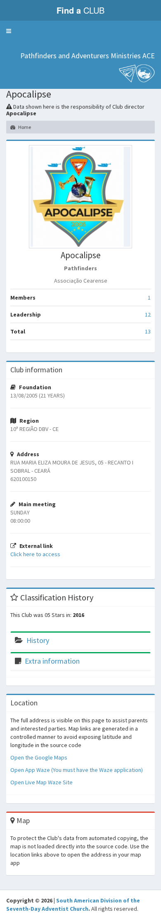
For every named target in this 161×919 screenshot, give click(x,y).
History (37, 640)
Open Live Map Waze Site (41, 782)
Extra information (52, 661)
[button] (8, 31)
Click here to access (35, 554)
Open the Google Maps (38, 757)
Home (24, 127)
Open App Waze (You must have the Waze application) (76, 770)
